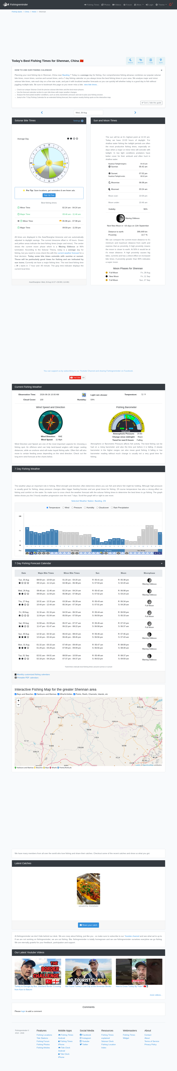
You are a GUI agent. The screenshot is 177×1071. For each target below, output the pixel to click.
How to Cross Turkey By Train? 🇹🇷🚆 (132, 986)
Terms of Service (152, 1041)
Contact (148, 1035)
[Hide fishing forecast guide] (161, 70)
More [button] (139, 5)
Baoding (66, 75)
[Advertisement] (88, 34)
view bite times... (91, 84)
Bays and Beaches (25, 694)
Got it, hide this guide (152, 103)
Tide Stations (42, 1038)
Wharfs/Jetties (66, 694)
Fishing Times (92, 5)
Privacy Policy (151, 1044)
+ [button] (18, 700)
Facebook (86, 1035)
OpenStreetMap (148, 765)
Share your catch (89, 925)
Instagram (86, 1038)
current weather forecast (68, 253)
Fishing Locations (44, 1035)
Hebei (34, 12)
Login (150, 5)
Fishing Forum (43, 1041)
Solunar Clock (107, 1041)
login (23, 1011)
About (147, 1038)
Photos (107, 5)
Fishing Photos (43, 1044)
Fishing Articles (43, 1048)
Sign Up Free (49, 195)
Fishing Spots (17, 12)
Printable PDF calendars (27, 678)
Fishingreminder (18, 4)
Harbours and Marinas (46, 694)
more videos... (156, 995)
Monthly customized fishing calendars (33, 674)
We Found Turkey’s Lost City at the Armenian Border (88, 986)
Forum (129, 5)
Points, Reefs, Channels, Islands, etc (92, 694)
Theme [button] (161, 5)
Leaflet (137, 765)
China (27, 12)
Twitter (85, 1044)
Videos (118, 5)
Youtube (85, 1041)
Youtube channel (132, 936)
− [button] (18, 704)
